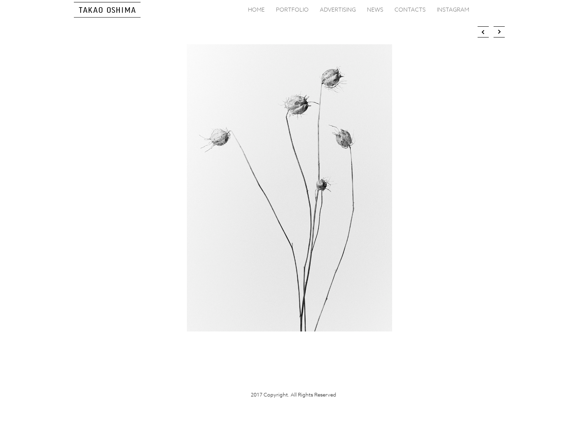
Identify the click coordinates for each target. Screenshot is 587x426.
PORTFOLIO (292, 9)
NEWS (375, 9)
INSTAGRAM (453, 9)
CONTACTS (410, 9)
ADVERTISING (338, 9)
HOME (256, 9)
